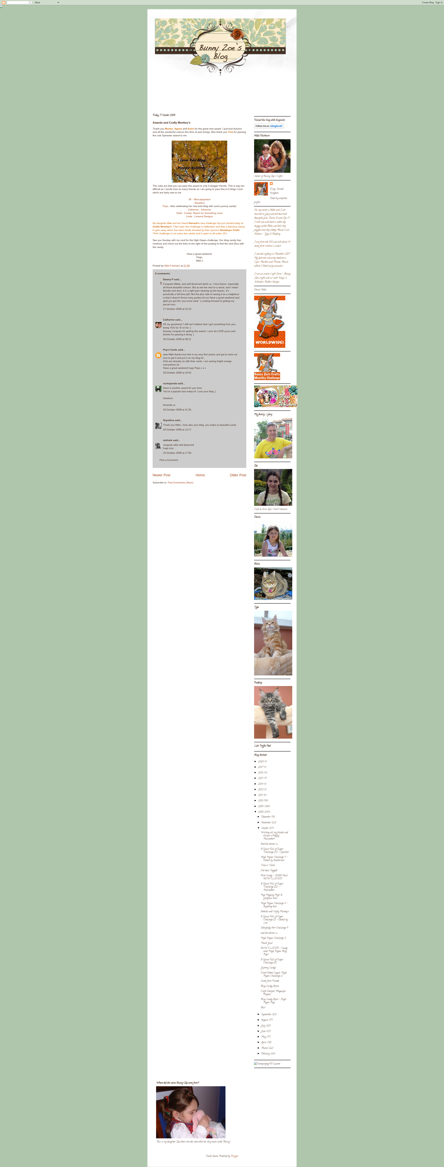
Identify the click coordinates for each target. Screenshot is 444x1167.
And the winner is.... (270, 844)
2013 (261, 790)
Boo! (263, 1008)
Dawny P (168, 279)
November (266, 823)
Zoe (169, 223)
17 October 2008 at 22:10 (177, 309)
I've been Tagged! (269, 871)
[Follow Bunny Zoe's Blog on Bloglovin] (269, 128)
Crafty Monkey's (162, 226)
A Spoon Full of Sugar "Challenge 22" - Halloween (272, 887)
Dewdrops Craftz (230, 230)
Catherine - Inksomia (199, 209)
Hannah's (194, 223)
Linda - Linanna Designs (199, 216)
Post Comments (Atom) (180, 482)
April (264, 1043)
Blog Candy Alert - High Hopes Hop (273, 1001)
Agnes (178, 128)
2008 (261, 812)
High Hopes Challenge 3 (273, 938)
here (199, 388)
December (266, 817)
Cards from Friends (270, 981)
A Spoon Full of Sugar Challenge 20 (272, 961)
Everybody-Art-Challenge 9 (274, 928)
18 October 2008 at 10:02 (177, 372)
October (265, 828)
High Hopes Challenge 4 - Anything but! (274, 905)
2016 (261, 773)
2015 (261, 778)
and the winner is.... (270, 933)
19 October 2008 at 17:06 (177, 452)
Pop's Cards (170, 349)
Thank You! (266, 943)
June (263, 1031)
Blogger (234, 1156)
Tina (230, 132)
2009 (261, 807)
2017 (261, 767)
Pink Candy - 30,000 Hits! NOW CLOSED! (274, 877)
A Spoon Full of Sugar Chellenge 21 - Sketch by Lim (274, 920)
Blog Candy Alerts (270, 986)
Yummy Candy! (268, 968)
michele (167, 440)
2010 (261, 801)
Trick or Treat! (268, 865)
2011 (260, 795)
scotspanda (170, 383)
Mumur (169, 128)
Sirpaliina (199, 202)
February (266, 1054)
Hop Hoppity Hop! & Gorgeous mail (271, 896)
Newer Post (161, 475)
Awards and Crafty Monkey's (275, 912)
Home (200, 475)
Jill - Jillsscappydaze (199, 199)
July (263, 1026)
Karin (191, 128)
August (265, 1020)
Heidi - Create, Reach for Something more (199, 213)
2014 (261, 784)
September (266, 1015)
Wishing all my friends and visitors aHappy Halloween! (274, 836)
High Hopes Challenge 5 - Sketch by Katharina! (274, 858)
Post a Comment (169, 460)
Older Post (238, 475)
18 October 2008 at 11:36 (177, 409)
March (264, 1048)
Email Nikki (260, 290)
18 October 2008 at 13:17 (177, 429)
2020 (261, 762)
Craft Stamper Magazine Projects (273, 992)
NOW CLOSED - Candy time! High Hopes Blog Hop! (274, 951)
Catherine (168, 319)
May (264, 1037)
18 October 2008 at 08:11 (177, 339)
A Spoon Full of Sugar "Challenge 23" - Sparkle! (275, 850)
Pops (165, 206)
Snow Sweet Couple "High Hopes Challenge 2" (274, 974)
